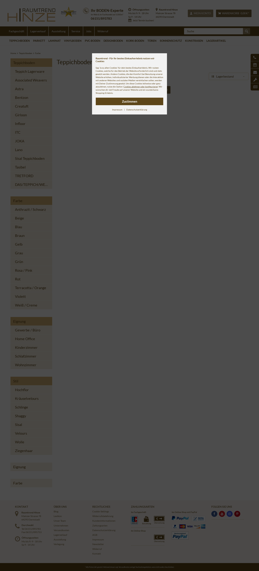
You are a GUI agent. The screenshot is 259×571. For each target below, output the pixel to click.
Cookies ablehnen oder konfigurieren (141, 86)
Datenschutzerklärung (136, 109)
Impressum (117, 109)
